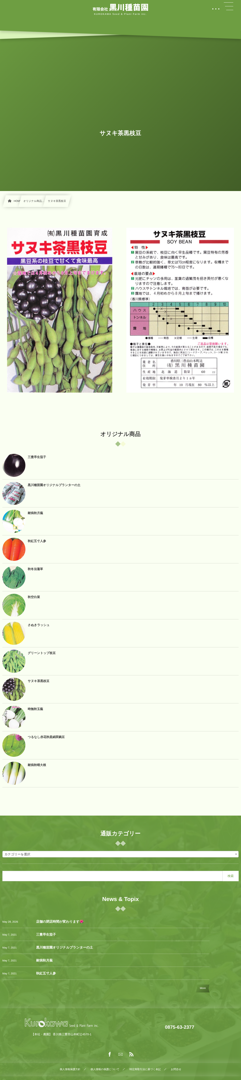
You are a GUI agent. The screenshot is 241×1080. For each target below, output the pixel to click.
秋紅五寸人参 (46, 973)
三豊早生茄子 (46, 934)
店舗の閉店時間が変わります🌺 (60, 921)
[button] (228, 6)
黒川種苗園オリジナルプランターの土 (64, 947)
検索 (231, 876)
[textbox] (120, 854)
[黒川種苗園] (120, 8)
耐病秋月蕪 (44, 960)
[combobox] (120, 854)
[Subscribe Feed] (131, 1054)
